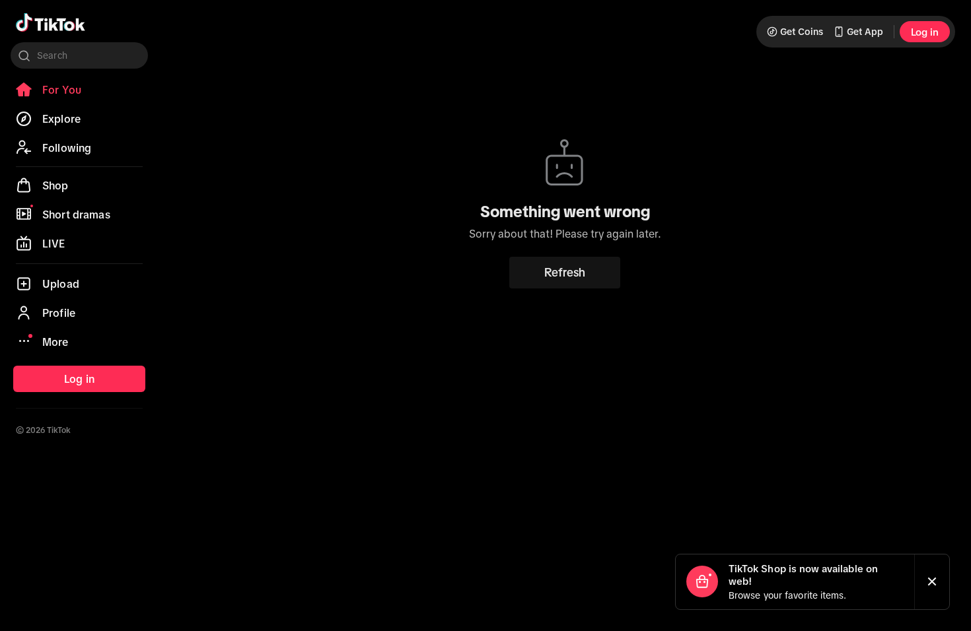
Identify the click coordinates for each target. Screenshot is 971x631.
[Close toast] (932, 581)
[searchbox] (79, 55)
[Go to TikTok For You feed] (50, 22)
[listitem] (79, 90)
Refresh (564, 272)
